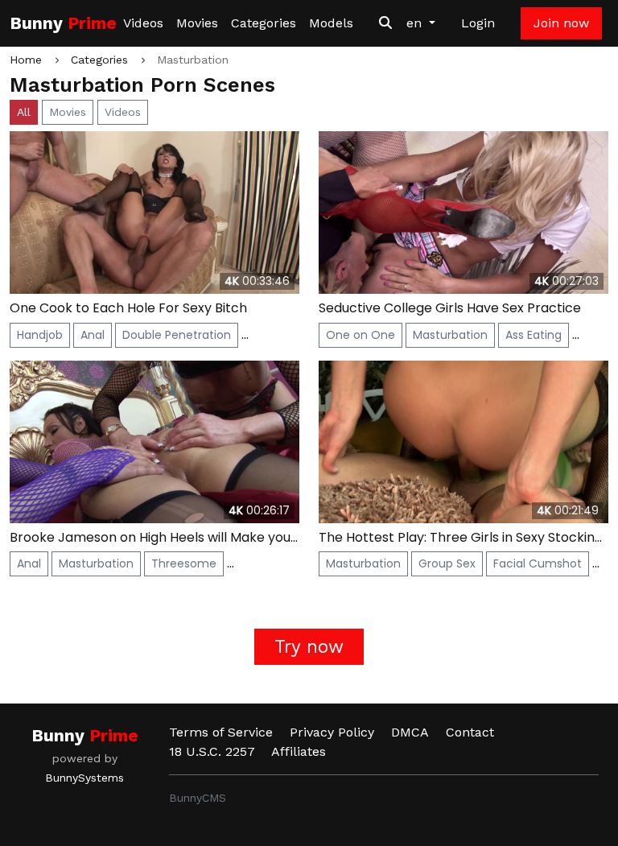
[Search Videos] (385, 23)
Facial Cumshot (537, 563)
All (24, 111)
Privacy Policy (332, 732)
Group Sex (447, 563)
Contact (470, 732)
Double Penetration (176, 335)
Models (331, 23)
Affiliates (298, 751)
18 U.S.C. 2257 (212, 751)
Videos (143, 23)
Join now (561, 23)
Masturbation (450, 335)
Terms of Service (221, 732)
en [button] (416, 23)
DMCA (410, 732)
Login (478, 23)
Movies (197, 23)
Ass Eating (533, 335)
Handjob (40, 335)
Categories (263, 23)
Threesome (183, 563)
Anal (92, 335)
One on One (360, 335)
